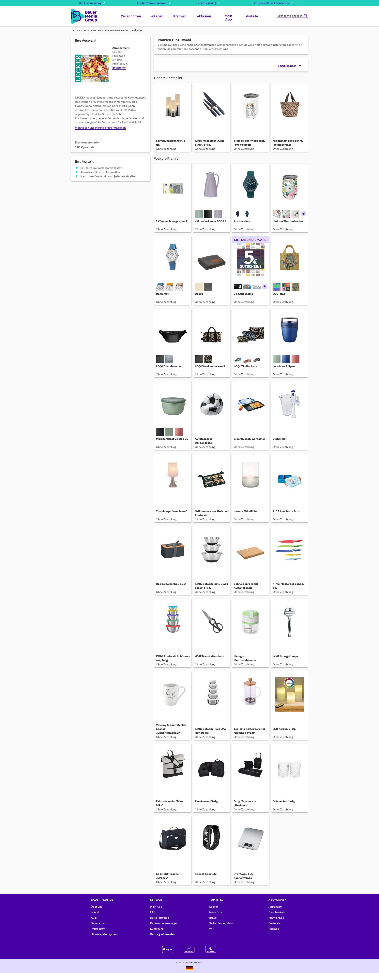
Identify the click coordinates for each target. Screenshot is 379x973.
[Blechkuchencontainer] (250, 406)
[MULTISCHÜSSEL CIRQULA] (172, 403)
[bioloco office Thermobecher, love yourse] (250, 108)
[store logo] (77, 16)
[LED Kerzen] (289, 696)
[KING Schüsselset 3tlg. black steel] (211, 551)
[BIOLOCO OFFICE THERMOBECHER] (289, 185)
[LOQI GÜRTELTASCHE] (172, 330)
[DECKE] (211, 258)
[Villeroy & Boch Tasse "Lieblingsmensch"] (172, 696)
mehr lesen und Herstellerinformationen (100, 127)
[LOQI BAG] (289, 258)
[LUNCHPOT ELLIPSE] (289, 330)
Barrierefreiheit (159, 917)
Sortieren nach (287, 65)
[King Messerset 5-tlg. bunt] (289, 551)
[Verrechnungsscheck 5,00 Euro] (172, 189)
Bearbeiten (119, 67)
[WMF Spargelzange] (289, 624)
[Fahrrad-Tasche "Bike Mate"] (172, 769)
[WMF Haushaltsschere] (211, 624)
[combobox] (292, 16)
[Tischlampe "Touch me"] (172, 479)
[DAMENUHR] (172, 258)
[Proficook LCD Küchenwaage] (250, 841)
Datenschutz (99, 923)
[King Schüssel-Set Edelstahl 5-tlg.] (172, 624)
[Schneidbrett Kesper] (250, 551)
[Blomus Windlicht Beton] (250, 479)
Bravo (213, 917)
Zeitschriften (92, 30)
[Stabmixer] (289, 406)
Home (76, 30)
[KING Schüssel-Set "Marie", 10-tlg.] (211, 696)
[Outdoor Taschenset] (211, 769)
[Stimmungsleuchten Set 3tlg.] (172, 108)
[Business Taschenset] (250, 769)
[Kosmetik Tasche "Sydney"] (172, 841)
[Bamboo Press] (250, 696)
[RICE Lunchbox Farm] (289, 479)
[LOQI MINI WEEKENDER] (211, 330)
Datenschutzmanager (164, 923)
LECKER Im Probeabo (116, 30)
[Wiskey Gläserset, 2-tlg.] (289, 769)
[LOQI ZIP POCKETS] (250, 330)
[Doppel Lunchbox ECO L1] (172, 551)
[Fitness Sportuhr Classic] (211, 841)
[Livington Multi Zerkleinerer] (250, 624)
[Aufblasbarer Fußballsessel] (211, 406)
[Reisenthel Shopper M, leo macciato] (289, 108)
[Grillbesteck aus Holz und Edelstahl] (211, 479)
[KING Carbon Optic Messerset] (211, 108)
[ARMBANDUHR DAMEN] (250, 185)
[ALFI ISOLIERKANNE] (211, 185)
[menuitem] (131, 18)
